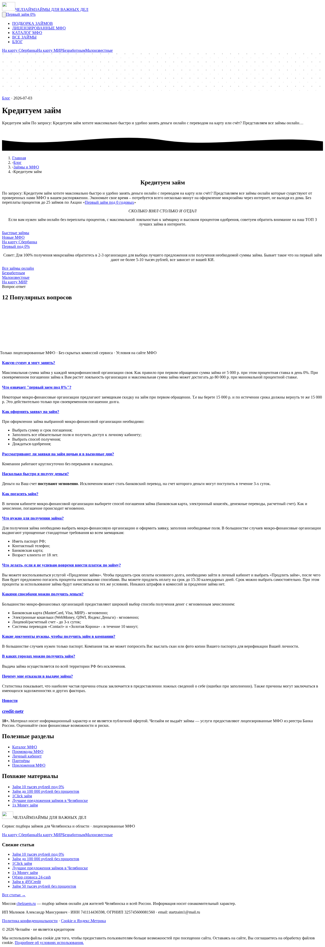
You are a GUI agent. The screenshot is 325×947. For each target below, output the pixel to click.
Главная (19, 158)
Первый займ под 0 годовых (109, 202)
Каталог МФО (24, 747)
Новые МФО (13, 237)
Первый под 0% (16, 246)
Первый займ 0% (21, 14)
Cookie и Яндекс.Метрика (83, 921)
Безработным (73, 50)
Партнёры (21, 761)
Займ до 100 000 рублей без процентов (45, 791)
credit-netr (13, 711)
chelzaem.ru (26, 903)
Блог (6, 98)
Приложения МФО (28, 765)
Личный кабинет (27, 756)
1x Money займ (25, 805)
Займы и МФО (26, 167)
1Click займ (22, 796)
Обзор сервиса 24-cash (31, 877)
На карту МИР (49, 50)
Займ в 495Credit (26, 882)
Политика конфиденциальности (30, 921)
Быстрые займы (15, 233)
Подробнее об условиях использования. (49, 942)
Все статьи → (14, 895)
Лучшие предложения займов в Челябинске (50, 800)
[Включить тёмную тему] (4, 14)
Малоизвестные (99, 50)
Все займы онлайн (18, 268)
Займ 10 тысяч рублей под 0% (38, 787)
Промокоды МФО (27, 751)
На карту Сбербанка (19, 50)
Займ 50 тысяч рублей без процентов (44, 886)
